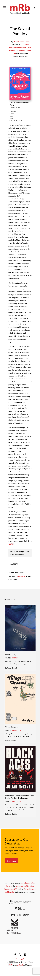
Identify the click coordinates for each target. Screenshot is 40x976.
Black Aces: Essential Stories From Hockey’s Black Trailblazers (19, 796)
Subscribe (11, 861)
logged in (21, 576)
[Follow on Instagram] (25, 955)
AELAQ (20, 965)
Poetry (14, 658)
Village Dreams (11, 727)
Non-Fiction (16, 730)
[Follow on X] (20, 955)
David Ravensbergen (21, 42)
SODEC (14, 889)
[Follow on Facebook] (15, 955)
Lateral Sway (10, 654)
